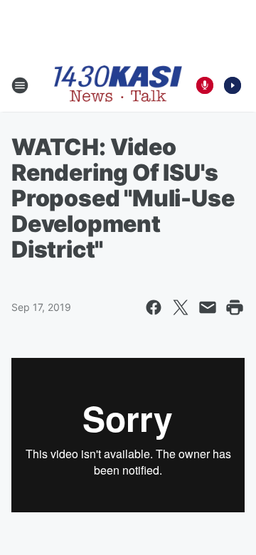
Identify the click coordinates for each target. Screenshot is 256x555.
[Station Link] (118, 85)
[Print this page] (235, 307)
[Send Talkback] (204, 85)
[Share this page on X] (181, 307)
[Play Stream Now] (232, 85)
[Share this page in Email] (208, 307)
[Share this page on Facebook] (154, 307)
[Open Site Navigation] (19, 85)
